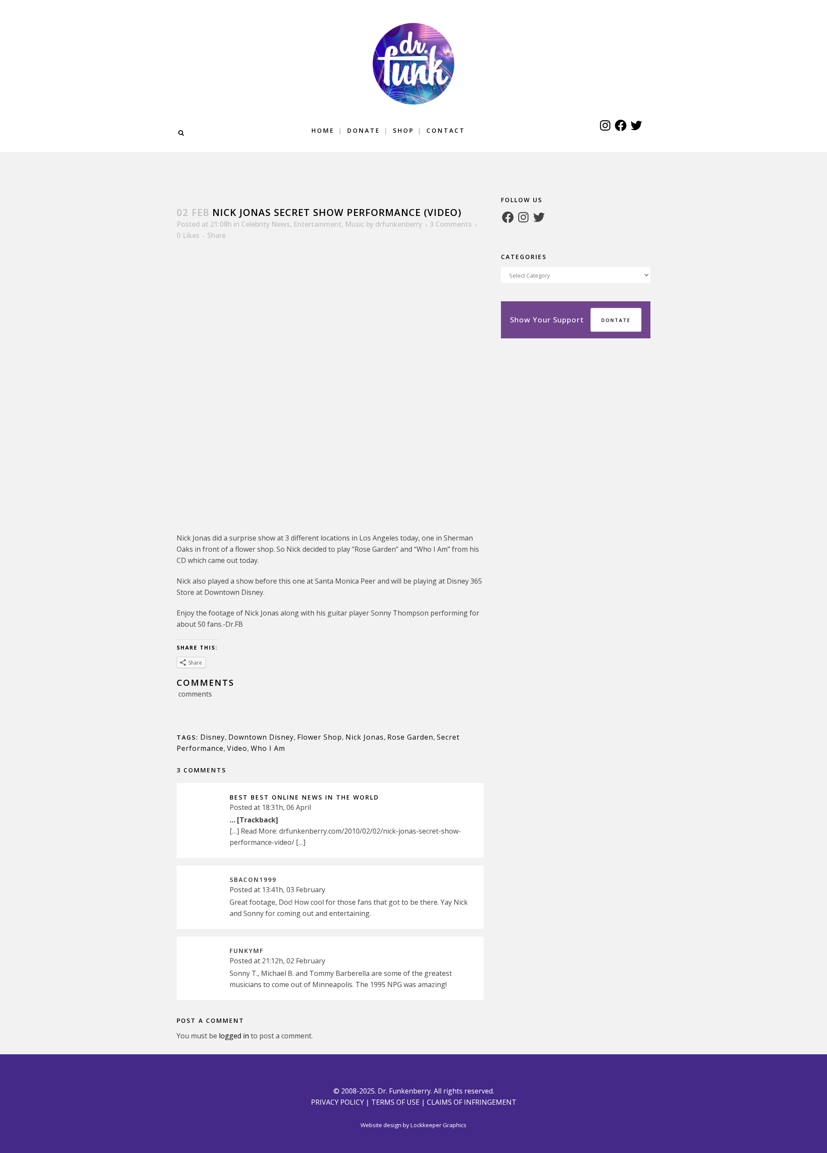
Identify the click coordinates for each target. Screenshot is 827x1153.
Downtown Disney (261, 737)
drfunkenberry (398, 224)
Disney (212, 737)
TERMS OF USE (395, 1102)
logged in (234, 1036)
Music (354, 224)
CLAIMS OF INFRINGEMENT (471, 1102)
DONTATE (616, 320)
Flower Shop (319, 737)
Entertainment (317, 224)
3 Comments (451, 224)
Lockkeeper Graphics (438, 1125)
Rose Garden (410, 737)
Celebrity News (265, 224)
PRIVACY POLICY (337, 1102)
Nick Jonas (364, 737)
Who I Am (268, 748)
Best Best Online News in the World (304, 797)
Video (237, 748)
